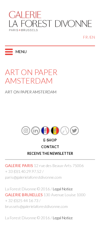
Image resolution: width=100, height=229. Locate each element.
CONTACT (50, 147)
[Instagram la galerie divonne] (25, 133)
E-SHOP (50, 140)
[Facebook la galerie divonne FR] (45, 133)
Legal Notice (63, 188)
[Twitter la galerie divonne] (74, 133)
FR (85, 37)
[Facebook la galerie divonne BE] (55, 133)
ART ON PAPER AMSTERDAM (30, 91)
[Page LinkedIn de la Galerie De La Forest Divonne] (35, 133)
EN (92, 37)
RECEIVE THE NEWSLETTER (50, 153)
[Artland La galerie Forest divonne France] (64, 133)
